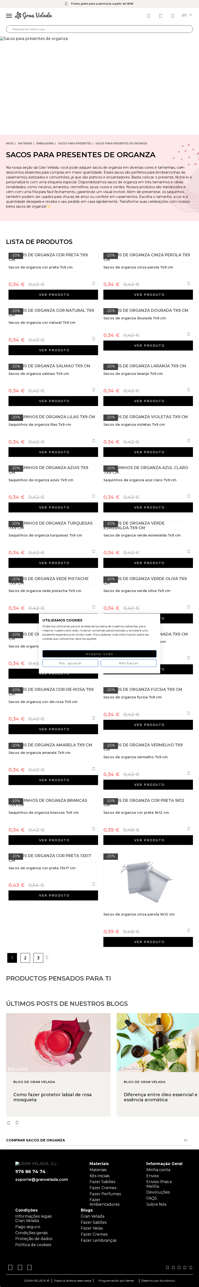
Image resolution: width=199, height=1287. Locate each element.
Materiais (25, 143)
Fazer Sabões (102, 1181)
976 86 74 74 (30, 1171)
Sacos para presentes (74, 143)
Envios (152, 1176)
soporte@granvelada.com (41, 1179)
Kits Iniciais (99, 1176)
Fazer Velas (92, 1228)
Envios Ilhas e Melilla (159, 1183)
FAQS (151, 1198)
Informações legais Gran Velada (33, 1218)
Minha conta (158, 1169)
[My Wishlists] (149, 15)
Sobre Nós (156, 1204)
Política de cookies (33, 1244)
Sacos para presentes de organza (121, 143)
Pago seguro (27, 1226)
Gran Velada (92, 1216)
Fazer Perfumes (105, 1194)
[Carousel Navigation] (102, 1123)
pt (185, 16)
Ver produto (54, 294)
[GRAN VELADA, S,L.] (33, 16)
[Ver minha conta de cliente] (161, 15)
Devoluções (158, 1192)
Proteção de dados (33, 1238)
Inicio (10, 143)
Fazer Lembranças (98, 1240)
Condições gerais (31, 1233)
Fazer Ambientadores (104, 1201)
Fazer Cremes (103, 1187)
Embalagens (45, 143)
